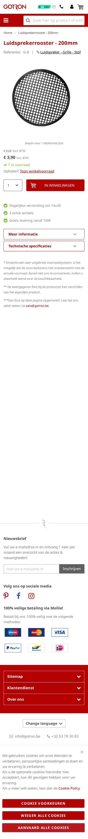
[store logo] (15, 7)
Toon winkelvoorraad (37, 171)
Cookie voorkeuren (43, 803)
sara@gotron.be (37, 306)
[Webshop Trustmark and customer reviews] (47, 6)
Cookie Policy (69, 788)
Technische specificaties (29, 246)
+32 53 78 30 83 (65, 736)
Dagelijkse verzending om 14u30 (35, 205)
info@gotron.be (27, 736)
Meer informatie (23, 234)
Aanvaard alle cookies (43, 827)
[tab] (44, 234)
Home (8, 33)
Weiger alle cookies (43, 815)
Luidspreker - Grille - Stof (60, 52)
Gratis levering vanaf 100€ (30, 220)
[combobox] (53, 20)
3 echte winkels (21, 213)
